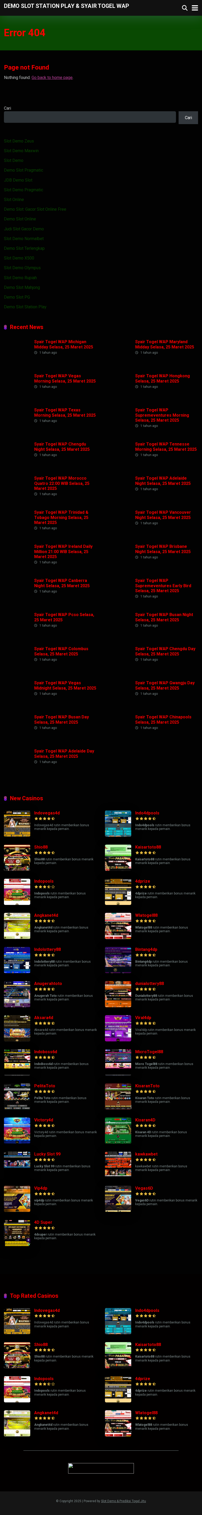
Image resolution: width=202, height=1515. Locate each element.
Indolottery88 (47, 949)
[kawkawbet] (118, 1176)
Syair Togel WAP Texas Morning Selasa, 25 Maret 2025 (65, 412)
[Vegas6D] (118, 1210)
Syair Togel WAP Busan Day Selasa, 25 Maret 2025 (61, 719)
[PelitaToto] (17, 1108)
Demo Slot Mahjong (22, 287)
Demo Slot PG (17, 297)
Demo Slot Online (20, 218)
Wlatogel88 (146, 915)
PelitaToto (44, 1085)
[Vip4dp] (17, 1210)
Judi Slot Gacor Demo (24, 228)
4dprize (142, 881)
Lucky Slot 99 (47, 1154)
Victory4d (43, 1119)
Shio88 (41, 847)
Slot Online (14, 199)
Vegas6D (144, 1188)
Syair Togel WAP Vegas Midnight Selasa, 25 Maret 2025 (65, 685)
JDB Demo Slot (18, 180)
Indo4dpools (147, 813)
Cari (7, 108)
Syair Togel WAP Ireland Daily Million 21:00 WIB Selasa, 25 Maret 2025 (63, 551)
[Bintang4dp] (118, 971)
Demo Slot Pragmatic (23, 170)
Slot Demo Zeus (19, 141)
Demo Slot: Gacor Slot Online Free (35, 209)
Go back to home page (52, 77)
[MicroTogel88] (118, 1074)
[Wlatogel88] (118, 937)
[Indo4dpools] (118, 835)
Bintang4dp (146, 949)
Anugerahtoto (48, 983)
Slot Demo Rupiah (20, 277)
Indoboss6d (45, 1051)
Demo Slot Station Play (25, 306)
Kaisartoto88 (148, 847)
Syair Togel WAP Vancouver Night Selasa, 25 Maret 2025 (163, 515)
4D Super (43, 1222)
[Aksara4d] (17, 1039)
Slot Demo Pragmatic (23, 189)
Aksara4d (43, 1017)
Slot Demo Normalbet (24, 238)
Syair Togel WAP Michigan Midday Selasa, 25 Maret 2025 (63, 344)
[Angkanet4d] (17, 937)
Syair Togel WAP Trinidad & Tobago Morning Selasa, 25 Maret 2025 (61, 517)
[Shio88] (17, 869)
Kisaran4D (145, 1119)
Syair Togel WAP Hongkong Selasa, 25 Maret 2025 (162, 378)
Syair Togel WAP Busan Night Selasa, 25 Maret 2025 (164, 617)
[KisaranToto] (118, 1108)
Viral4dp (143, 1017)
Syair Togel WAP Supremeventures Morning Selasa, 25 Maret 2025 (162, 414)
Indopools (44, 881)
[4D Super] (17, 1244)
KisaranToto (147, 1085)
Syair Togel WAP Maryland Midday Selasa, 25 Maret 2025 (164, 344)
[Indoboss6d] (17, 1074)
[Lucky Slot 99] (17, 1176)
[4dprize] (118, 903)
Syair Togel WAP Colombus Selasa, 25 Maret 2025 (61, 651)
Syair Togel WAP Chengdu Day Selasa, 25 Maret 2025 (165, 651)
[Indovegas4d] (17, 835)
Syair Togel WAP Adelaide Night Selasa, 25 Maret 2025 (163, 481)
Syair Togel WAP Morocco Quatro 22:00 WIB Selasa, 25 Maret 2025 (61, 483)
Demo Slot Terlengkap (24, 248)
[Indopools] (17, 903)
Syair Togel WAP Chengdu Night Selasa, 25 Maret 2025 (62, 447)
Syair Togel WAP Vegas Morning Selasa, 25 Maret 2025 (65, 378)
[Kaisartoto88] (118, 869)
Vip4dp (40, 1188)
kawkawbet (146, 1154)
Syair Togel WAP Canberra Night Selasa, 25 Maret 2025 (62, 583)
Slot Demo (13, 160)
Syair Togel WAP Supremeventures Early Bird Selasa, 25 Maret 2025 (163, 585)
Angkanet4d (46, 915)
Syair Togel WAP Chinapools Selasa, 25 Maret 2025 (163, 719)
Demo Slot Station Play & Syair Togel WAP (66, 6)
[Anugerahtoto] (17, 1005)
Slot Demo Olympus (22, 267)
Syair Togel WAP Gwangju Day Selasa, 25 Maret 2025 (165, 685)
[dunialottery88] (118, 1005)
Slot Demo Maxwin (21, 150)
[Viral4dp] (118, 1039)
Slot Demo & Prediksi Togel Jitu (123, 1501)
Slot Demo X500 (19, 258)
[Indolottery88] (17, 971)
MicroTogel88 (149, 1051)
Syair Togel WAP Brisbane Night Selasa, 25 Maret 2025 (163, 549)
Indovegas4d (47, 813)
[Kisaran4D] (118, 1142)
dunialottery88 (149, 983)
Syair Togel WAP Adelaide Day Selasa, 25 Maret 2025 (64, 754)
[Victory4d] (17, 1142)
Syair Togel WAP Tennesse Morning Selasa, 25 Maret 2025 (166, 447)
